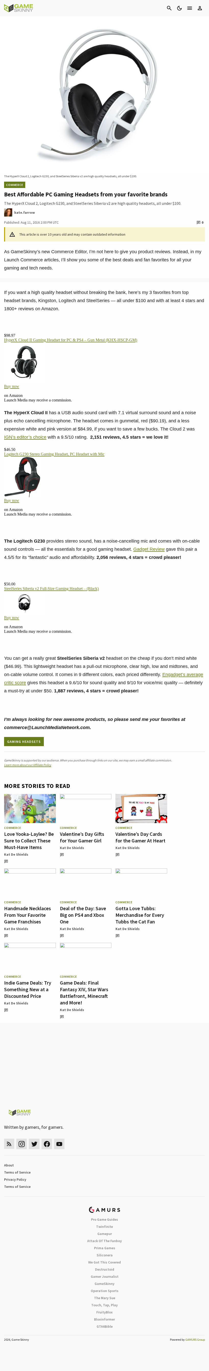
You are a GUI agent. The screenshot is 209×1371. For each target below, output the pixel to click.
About (9, 1165)
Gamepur (104, 1233)
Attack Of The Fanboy (104, 1241)
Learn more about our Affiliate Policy (27, 765)
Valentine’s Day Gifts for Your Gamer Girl (82, 837)
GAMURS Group (195, 1339)
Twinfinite (104, 1226)
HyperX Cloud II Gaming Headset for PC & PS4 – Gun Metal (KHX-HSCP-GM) (70, 340)
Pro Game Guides (104, 1219)
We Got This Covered (104, 1262)
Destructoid (104, 1269)
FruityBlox (104, 1312)
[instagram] (21, 1144)
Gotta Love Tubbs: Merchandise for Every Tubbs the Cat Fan (139, 915)
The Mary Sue (104, 1298)
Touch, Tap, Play (104, 1305)
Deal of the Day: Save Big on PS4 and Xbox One (83, 915)
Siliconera (105, 1255)
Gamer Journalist (105, 1276)
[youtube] (59, 1144)
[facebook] (47, 1144)
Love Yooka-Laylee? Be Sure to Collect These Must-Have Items (29, 840)
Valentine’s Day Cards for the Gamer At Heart (140, 837)
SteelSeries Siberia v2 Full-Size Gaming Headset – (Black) (51, 588)
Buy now (11, 386)
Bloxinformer (104, 1319)
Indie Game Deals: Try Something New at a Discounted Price (27, 989)
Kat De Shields (16, 854)
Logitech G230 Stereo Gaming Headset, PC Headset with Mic (54, 454)
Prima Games (104, 1248)
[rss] (9, 1144)
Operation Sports (105, 1290)
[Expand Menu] (190, 8)
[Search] (169, 8)
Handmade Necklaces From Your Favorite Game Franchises (27, 915)
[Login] (200, 8)
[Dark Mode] (179, 8)
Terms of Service (17, 1172)
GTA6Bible (105, 1326)
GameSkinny (104, 1283)
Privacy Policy (15, 1179)
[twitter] (34, 1144)
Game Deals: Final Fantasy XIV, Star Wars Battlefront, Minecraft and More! (84, 992)
